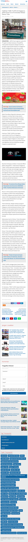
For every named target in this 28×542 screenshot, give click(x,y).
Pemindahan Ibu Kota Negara (8, 505)
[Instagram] (18, 303)
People (20, 510)
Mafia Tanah (4, 493)
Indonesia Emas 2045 (15, 472)
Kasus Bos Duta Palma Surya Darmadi (10, 479)
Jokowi (3, 448)
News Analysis (20, 496)
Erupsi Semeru (17, 464)
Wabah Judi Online (22, 533)
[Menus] (26, 1)
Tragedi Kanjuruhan (6, 530)
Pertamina (4, 437)
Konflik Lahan (21, 490)
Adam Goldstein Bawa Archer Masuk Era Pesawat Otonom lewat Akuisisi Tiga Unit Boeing (17, 353)
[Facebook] (12, 303)
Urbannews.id (3, 539)
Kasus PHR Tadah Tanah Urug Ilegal (9, 488)
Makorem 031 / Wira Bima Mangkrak (17, 493)
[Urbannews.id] (6, 1)
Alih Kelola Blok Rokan (13, 455)
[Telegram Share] (15, 318)
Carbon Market (4, 458)
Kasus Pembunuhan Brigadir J (8, 482)
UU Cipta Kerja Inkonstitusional (8, 533)
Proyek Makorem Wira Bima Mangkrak (10, 519)
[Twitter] (15, 303)
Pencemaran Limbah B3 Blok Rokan (9, 507)
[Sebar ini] (3, 318)
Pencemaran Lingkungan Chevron (9, 510)
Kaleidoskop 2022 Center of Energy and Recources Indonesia (13, 476)
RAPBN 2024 (4, 521)
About (2, 540)
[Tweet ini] (7, 318)
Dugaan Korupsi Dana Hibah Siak (17, 458)
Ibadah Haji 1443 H (5, 469)
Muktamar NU (4, 496)
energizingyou (5, 445)
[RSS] (4, 305)
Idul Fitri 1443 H (4, 472)
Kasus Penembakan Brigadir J (8, 485)
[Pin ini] (11, 318)
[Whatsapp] (19, 318)
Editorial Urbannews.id (6, 464)
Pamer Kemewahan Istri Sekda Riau (9, 499)
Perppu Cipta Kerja (5, 513)
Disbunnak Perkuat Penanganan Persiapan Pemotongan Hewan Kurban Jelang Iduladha (7, 311)
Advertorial (4, 455)
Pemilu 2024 (13, 502)
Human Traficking (14, 467)
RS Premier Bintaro (13, 521)
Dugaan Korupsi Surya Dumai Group (9, 461)
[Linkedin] (21, 303)
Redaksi (9, 539)
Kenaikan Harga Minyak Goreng (8, 490)
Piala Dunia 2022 (15, 513)
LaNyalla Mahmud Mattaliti (8, 442)
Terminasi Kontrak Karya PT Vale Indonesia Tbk (12, 527)
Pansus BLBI (22, 499)
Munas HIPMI (13, 496)
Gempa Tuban (4, 467)
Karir (13, 539)
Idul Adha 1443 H (15, 469)
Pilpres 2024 (4, 516)
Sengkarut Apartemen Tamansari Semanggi (11, 524)
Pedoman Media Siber (19, 539)
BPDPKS (22, 455)
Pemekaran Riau (5, 502)
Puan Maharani (5, 439)
